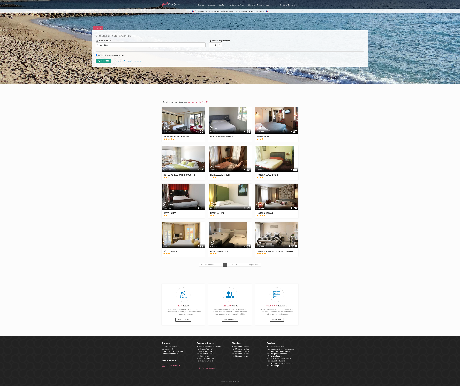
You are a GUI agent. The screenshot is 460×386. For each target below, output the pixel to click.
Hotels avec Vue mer (205, 349)
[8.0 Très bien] (226, 235)
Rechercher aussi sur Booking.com (111, 55)
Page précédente (207, 264)
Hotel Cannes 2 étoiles (240, 346)
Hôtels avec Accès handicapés (278, 351)
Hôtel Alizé (170, 213)
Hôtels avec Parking (274, 356)
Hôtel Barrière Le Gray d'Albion (275, 251)
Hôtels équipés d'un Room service (280, 363)
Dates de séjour (104, 41)
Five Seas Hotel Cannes (177, 136)
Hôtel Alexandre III (267, 174)
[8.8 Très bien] (181, 158)
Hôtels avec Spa (273, 365)
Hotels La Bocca (203, 356)
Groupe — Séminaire (247, 5)
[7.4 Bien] (226, 120)
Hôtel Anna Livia (219, 251)
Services (201, 5)
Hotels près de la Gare (205, 358)
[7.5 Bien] (179, 235)
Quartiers (222, 5)
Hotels (98, 28)
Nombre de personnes (220, 41)
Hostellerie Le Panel (222, 136)
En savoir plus (230, 320)
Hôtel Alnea (217, 213)
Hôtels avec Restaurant (276, 361)
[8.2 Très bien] (181, 196)
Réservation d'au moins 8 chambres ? (128, 61)
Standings (211, 5)
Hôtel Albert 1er (220, 174)
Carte (234, 5)
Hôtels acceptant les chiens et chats (280, 349)
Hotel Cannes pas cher (240, 356)
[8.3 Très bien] (274, 196)
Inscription (276, 320)
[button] (288, 5)
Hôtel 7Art (263, 136)
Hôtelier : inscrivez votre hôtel (173, 351)
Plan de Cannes (208, 368)
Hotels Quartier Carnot (205, 353)
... (245, 264)
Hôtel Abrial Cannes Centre (180, 174)
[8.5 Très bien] (227, 196)
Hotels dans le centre (205, 351)
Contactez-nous (173, 365)
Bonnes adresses (263, 5)
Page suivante (254, 264)
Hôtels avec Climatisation (276, 346)
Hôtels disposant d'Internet (277, 353)
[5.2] (275, 120)
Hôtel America (265, 213)
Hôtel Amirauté (172, 251)
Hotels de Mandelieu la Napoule (209, 346)
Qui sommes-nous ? (169, 346)
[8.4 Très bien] (272, 158)
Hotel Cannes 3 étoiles (240, 349)
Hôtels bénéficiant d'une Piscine (279, 358)
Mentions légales (168, 349)
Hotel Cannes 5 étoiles (240, 353)
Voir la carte (183, 320)
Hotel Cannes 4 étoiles (240, 351)
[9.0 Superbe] (181, 120)
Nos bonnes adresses (170, 353)
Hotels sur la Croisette (205, 361)
